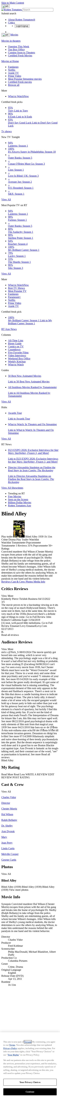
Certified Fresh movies (20, 82)
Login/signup (22, 26)
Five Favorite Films (18, 352)
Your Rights (13, 1055)
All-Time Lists (15, 340)
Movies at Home (10, 61)
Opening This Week (18, 46)
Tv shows (6, 131)
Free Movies (14, 496)
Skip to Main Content (12, 2)
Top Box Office (16, 49)
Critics (11, 22)
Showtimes (17, 487)
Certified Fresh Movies (20, 55)
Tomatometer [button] (8, 545)
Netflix (11, 69)
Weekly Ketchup (17, 361)
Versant (27, 1042)
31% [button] (30, 545)
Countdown (14, 349)
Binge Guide (15, 343)
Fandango (13, 66)
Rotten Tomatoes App (19, 505)
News (13, 329)
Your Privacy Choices (30, 1082)
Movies (14, 34)
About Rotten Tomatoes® (21, 19)
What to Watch (18, 96)
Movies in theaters (10, 40)
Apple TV (13, 72)
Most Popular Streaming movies (25, 78)
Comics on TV (16, 346)
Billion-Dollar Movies (19, 502)
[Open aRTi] (5, 6)
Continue (30, 1091)
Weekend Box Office (19, 358)
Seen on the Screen (18, 499)
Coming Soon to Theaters (21, 52)
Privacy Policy (10, 1048)
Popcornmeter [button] (40, 545)
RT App (5, 329)
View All (6, 199)
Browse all (13, 85)
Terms (12, 1045)
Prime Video (14, 75)
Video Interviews (17, 355)
